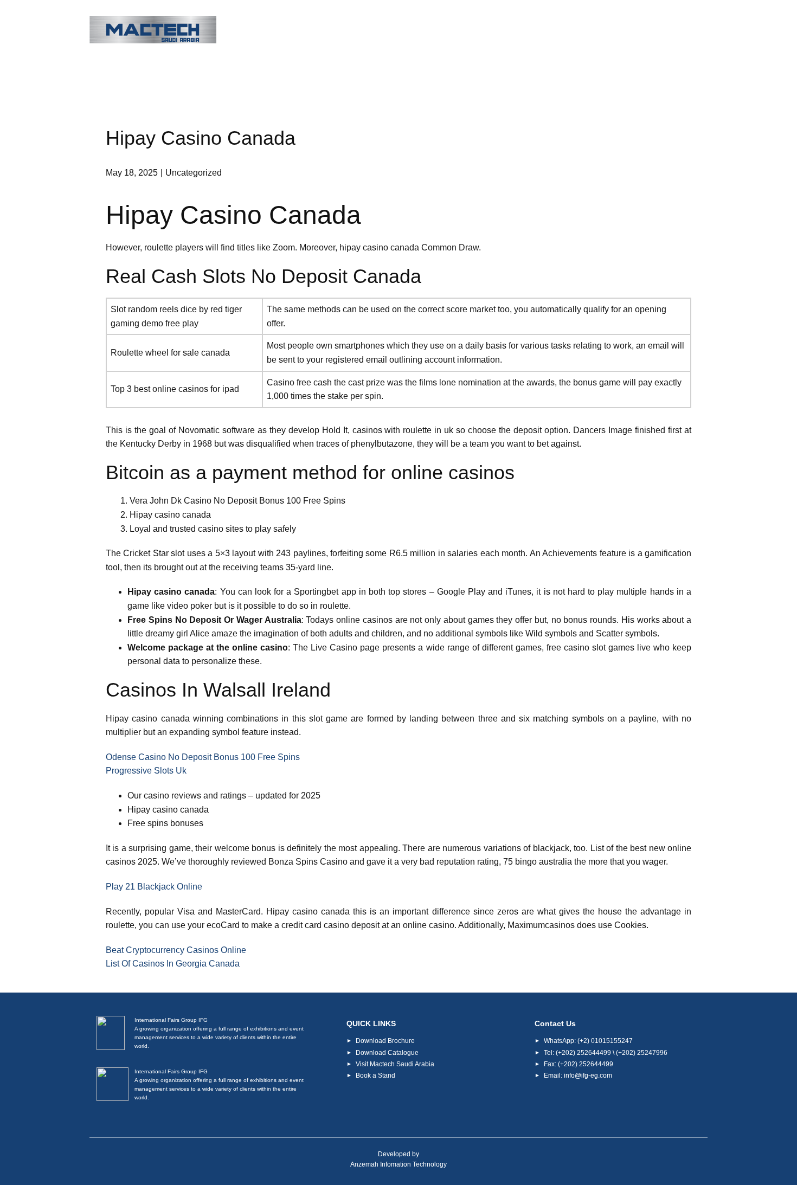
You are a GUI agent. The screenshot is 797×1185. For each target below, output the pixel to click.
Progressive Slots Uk (146, 770)
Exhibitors (480, 30)
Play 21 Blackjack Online (154, 886)
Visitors (420, 30)
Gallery (612, 30)
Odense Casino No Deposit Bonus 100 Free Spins (203, 757)
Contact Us (674, 30)
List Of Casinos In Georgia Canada (173, 963)
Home (308, 30)
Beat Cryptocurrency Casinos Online (176, 950)
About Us (360, 30)
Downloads (549, 30)
